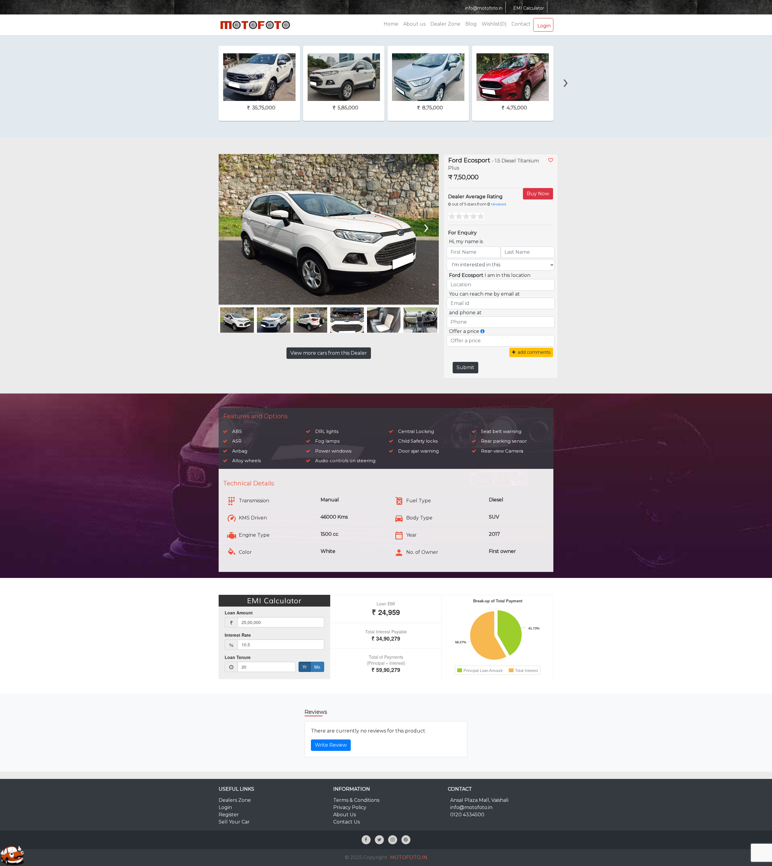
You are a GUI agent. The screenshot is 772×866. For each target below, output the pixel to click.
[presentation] (205, 71)
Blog (471, 24)
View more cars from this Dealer (328, 353)
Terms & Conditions (356, 800)
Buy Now (538, 193)
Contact (521, 24)
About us (414, 24)
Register (229, 814)
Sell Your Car (234, 822)
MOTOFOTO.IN (408, 857)
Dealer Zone (445, 24)
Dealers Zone (235, 800)
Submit (465, 367)
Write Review (331, 745)
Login (544, 26)
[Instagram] (392, 839)
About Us (344, 814)
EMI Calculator (528, 8)
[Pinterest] (405, 839)
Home (391, 24)
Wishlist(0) (494, 24)
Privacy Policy (349, 807)
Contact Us (346, 822)
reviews (498, 204)
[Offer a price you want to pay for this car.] (482, 331)
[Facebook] (366, 839)
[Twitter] (379, 839)
